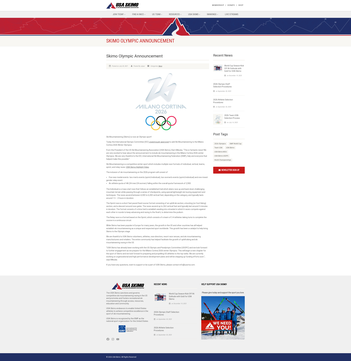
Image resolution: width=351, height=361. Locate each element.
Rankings (211, 14)
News (160, 66)
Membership (218, 5)
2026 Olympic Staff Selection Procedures (222, 85)
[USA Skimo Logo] (128, 5)
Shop (240, 5)
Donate (231, 5)
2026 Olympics (220, 144)
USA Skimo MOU (220, 152)
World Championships (222, 160)
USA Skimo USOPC (221, 156)
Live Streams (231, 14)
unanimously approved (159, 142)
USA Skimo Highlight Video (137, 167)
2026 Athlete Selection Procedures (223, 101)
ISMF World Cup (235, 144)
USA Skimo (193, 14)
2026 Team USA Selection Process (232, 116)
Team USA (218, 148)
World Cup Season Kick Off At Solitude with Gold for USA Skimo (234, 68)
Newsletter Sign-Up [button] (230, 170)
